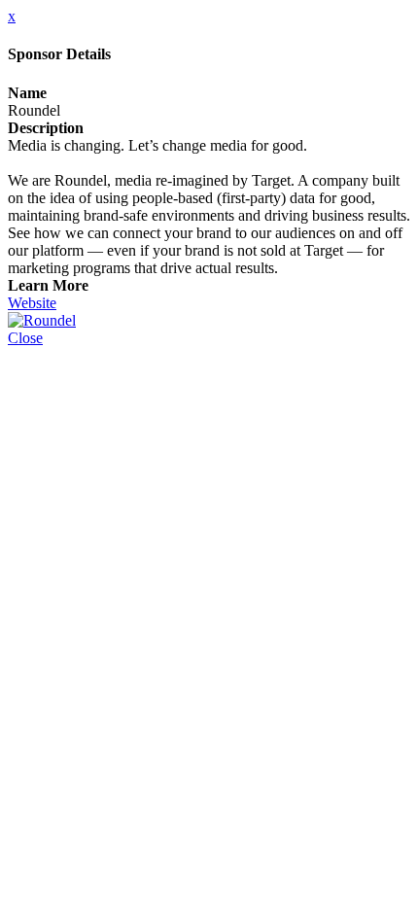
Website (32, 303)
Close (25, 338)
